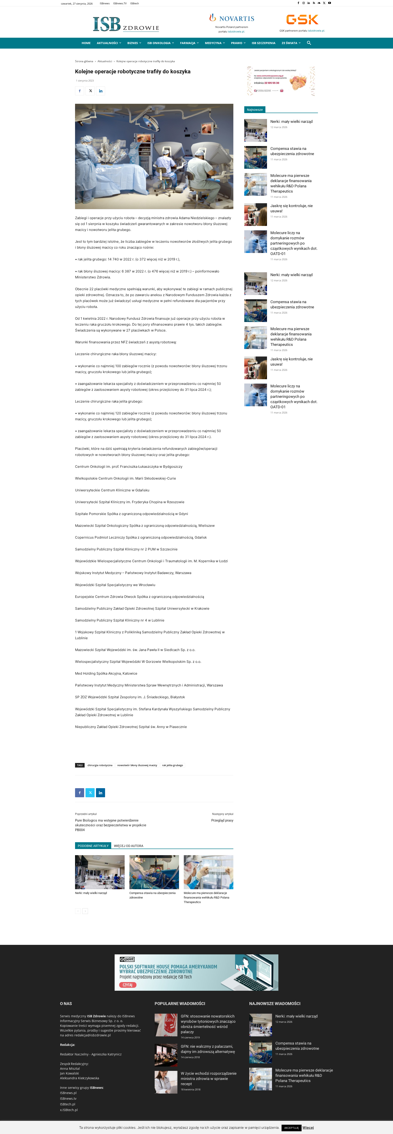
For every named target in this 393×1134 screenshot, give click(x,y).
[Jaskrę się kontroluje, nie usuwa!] (255, 214)
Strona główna (84, 61)
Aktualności (105, 61)
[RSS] (314, 3)
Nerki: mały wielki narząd (91, 893)
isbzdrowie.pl (236, 31)
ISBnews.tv (68, 1098)
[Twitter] (324, 3)
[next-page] (85, 911)
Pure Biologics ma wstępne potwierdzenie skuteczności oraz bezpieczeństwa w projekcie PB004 (110, 825)
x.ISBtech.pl (69, 1110)
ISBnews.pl (68, 1093)
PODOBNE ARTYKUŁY (93, 846)
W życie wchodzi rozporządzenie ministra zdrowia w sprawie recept (209, 1078)
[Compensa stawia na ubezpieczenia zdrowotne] (154, 872)
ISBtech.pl (67, 1104)
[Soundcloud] (319, 3)
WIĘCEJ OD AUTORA (128, 846)
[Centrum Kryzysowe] (281, 95)
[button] (309, 43)
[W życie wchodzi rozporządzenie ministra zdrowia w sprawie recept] (166, 1082)
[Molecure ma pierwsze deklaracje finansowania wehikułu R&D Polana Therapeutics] (208, 872)
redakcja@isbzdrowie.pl (92, 1035)
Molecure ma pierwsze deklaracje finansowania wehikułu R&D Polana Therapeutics (206, 897)
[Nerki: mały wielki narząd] (100, 872)
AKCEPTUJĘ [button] (291, 1127)
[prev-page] (78, 911)
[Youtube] (329, 3)
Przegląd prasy (222, 820)
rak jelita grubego (172, 765)
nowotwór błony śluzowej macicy (137, 765)
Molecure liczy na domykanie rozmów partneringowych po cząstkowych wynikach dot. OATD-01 (293, 243)
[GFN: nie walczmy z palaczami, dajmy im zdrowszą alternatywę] (166, 1055)
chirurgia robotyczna (100, 765)
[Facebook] (298, 3)
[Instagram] (303, 3)
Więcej (308, 1127)
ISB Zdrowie (96, 1016)
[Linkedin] (308, 3)
